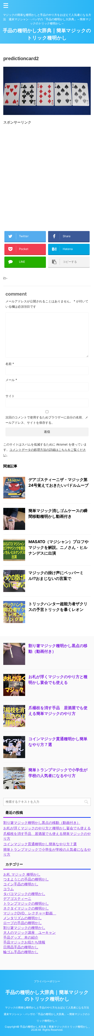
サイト (10, 396)
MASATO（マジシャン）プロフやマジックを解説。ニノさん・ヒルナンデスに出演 (58, 547)
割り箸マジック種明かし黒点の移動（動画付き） (41, 822)
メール (11, 380)
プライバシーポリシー (47, 981)
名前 (9, 364)
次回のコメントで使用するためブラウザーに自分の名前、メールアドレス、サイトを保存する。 (46, 419)
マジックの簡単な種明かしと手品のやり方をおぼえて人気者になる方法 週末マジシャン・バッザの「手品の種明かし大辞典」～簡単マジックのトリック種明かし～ (48, 1014)
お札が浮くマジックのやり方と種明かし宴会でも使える (47, 828)
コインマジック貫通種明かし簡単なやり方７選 (40, 844)
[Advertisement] (47, 176)
